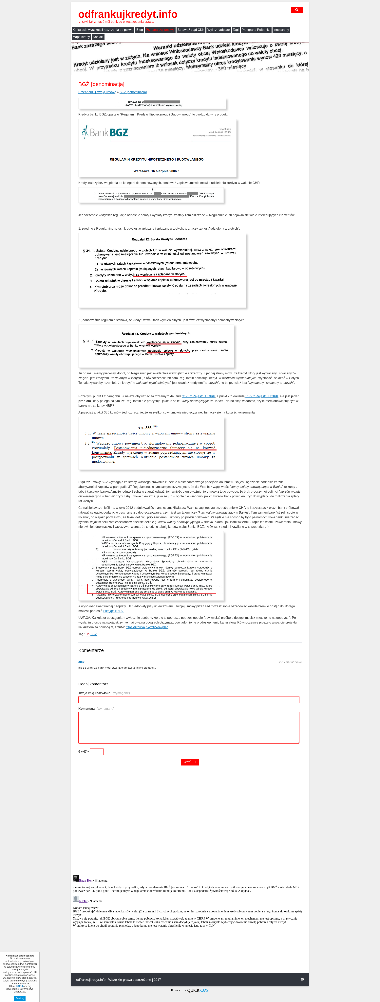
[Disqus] (190, 821)
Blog (139, 29)
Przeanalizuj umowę (160, 29)
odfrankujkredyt (128, 14)
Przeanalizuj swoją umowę (97, 92)
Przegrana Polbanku (256, 29)
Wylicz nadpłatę (218, 29)
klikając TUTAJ (113, 611)
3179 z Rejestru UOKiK (261, 396)
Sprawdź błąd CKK (191, 29)
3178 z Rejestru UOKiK (198, 396)
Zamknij (20, 998)
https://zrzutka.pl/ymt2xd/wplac (147, 627)
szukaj (297, 9)
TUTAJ (19, 986)
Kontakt (98, 37)
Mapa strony (81, 37)
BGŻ (93, 634)
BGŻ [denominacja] (133, 92)
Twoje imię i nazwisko (104, 693)
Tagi (236, 29)
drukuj (302, 979)
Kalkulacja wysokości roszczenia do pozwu (103, 29)
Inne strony (281, 29)
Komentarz (96, 708)
